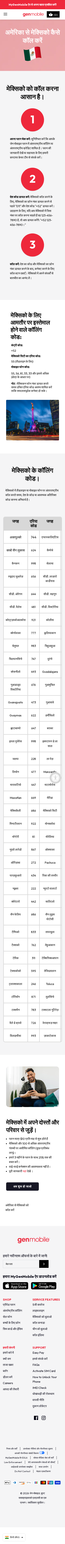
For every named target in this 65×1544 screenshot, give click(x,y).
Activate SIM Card (43, 1371)
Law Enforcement (13, 1462)
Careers (8, 1383)
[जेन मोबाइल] (32, 14)
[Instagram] (44, 1418)
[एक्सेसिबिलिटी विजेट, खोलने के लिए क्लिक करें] (55, 778)
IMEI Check (39, 1388)
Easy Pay (38, 1352)
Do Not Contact (22, 1471)
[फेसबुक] (36, 1418)
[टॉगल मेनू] (5, 14)
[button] (14, 1537)
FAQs (36, 1365)
